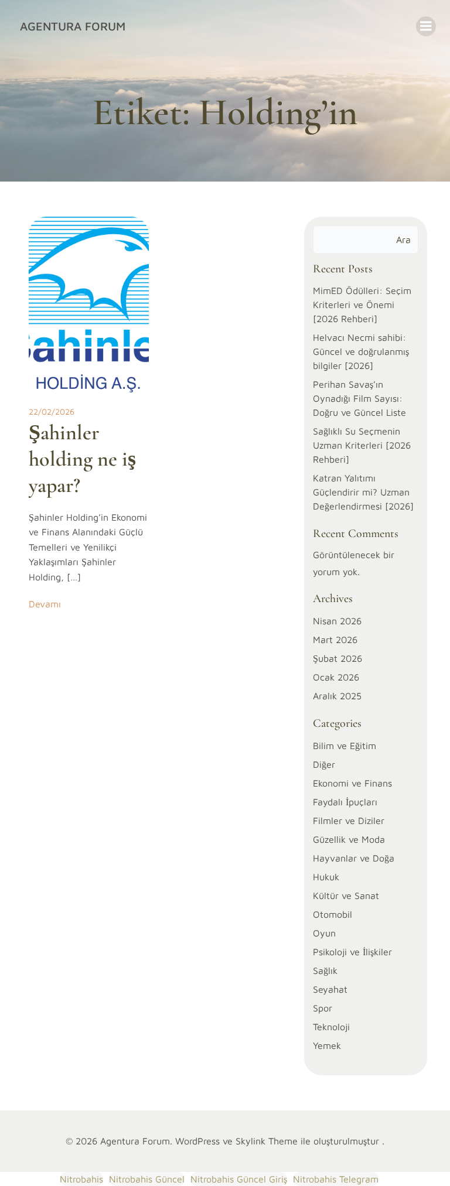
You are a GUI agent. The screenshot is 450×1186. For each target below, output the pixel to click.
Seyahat (330, 989)
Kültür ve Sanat (346, 895)
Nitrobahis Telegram (336, 1179)
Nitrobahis (81, 1179)
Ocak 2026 (336, 677)
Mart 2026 (335, 639)
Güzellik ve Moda (349, 839)
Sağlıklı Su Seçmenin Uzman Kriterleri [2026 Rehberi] (362, 445)
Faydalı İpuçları (345, 802)
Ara (403, 239)
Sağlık (325, 970)
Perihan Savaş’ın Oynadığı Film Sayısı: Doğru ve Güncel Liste (359, 398)
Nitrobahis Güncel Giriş (238, 1179)
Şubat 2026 (337, 658)
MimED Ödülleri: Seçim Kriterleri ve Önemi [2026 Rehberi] (362, 304)
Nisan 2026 (337, 621)
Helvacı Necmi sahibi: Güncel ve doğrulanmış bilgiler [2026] (361, 351)
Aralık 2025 (337, 696)
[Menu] (426, 26)
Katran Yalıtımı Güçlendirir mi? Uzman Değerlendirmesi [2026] (363, 492)
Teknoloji (331, 1026)
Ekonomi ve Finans (352, 783)
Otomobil (332, 914)
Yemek (327, 1045)
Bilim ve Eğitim (344, 745)
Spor (322, 1008)
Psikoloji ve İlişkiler (352, 951)
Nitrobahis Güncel (147, 1179)
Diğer (324, 764)
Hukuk (326, 876)
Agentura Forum (72, 26)
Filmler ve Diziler (348, 820)
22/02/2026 (51, 411)
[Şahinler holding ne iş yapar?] (89, 303)
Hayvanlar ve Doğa (353, 858)
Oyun (324, 933)
